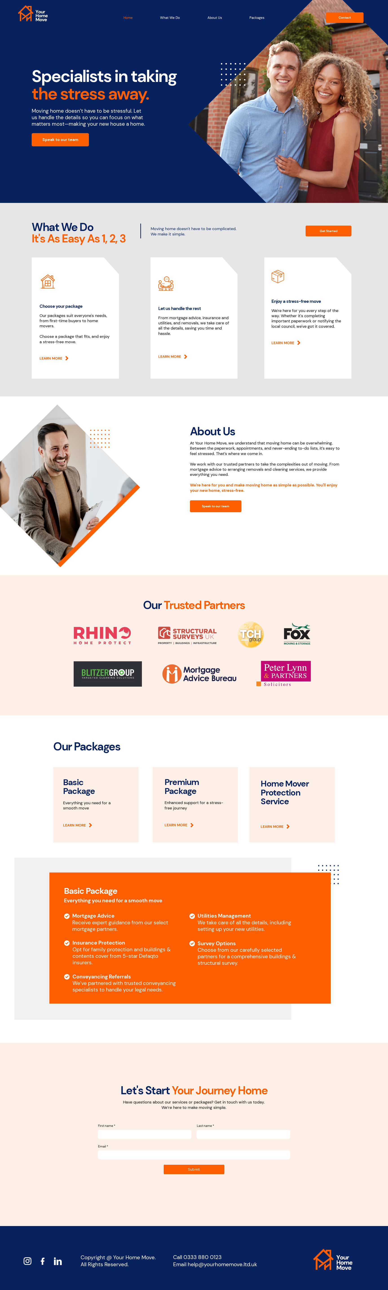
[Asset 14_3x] (43, 1261)
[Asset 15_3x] (27, 1261)
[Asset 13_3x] (58, 1261)
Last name (205, 1126)
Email (103, 1146)
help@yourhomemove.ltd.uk (222, 1264)
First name (106, 1126)
